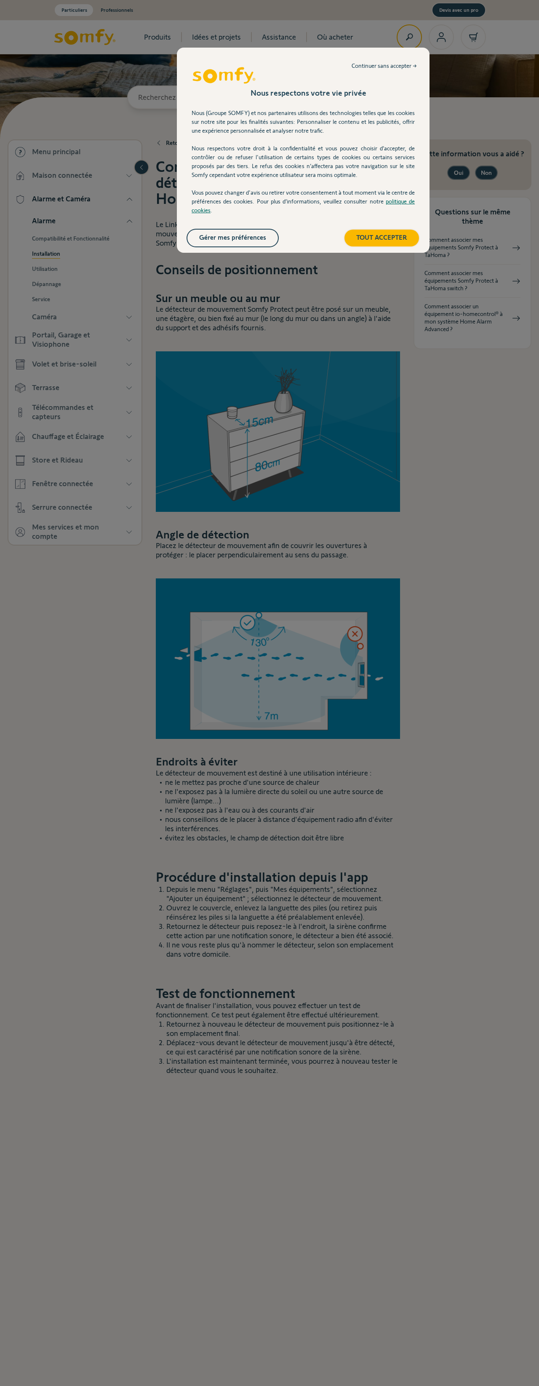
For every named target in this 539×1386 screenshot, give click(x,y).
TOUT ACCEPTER (381, 237)
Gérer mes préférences (232, 237)
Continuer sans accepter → (384, 65)
